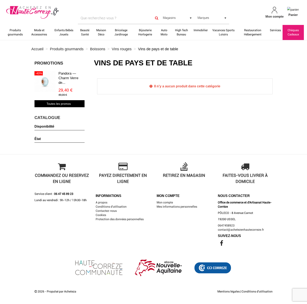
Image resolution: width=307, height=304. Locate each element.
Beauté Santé (84, 32)
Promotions (48, 63)
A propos (101, 202)
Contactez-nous (106, 210)
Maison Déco (101, 32)
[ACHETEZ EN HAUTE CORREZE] (53, 12)
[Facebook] (221, 244)
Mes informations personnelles (177, 206)
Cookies (101, 215)
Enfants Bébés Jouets (64, 32)
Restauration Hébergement (252, 32)
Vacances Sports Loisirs (223, 32)
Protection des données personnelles (120, 219)
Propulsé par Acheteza (61, 291)
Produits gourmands (15, 32)
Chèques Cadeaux (293, 32)
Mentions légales (228, 291)
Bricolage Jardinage (121, 32)
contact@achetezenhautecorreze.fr (241, 229)
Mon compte (165, 202)
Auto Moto (164, 32)
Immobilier (201, 30)
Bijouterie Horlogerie (145, 32)
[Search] (157, 18)
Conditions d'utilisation (111, 206)
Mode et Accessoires (39, 32)
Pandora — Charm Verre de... (68, 78)
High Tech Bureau (181, 32)
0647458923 (226, 225)
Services (275, 30)
